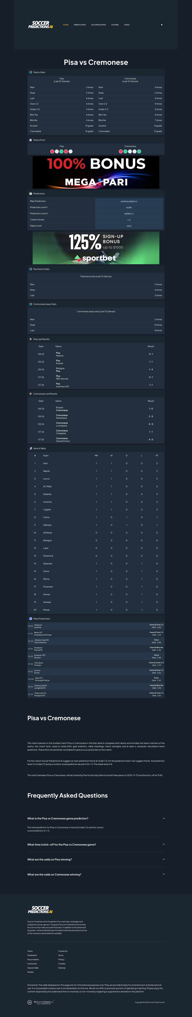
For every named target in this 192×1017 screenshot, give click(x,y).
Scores (115, 25)
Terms (60, 955)
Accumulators (33, 959)
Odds (127, 25)
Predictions (32, 955)
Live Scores (32, 963)
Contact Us (62, 951)
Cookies (61, 963)
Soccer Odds (32, 968)
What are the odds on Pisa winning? (49, 859)
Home (30, 951)
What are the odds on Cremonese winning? (54, 874)
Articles (30, 972)
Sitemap (61, 968)
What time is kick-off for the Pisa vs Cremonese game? (61, 844)
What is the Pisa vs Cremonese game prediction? (57, 818)
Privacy (61, 959)
